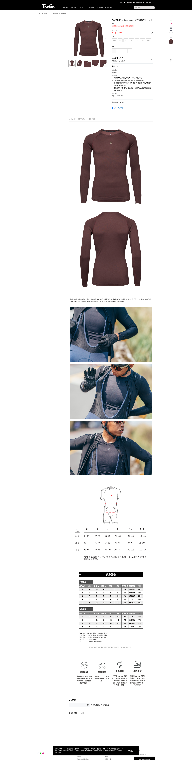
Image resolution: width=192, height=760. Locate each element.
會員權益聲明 (108, 759)
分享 (115, 108)
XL (143, 40)
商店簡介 (79, 756)
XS (120, 40)
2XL (148, 40)
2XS (114, 40)
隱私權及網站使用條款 (83, 759)
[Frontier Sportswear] (48, 5)
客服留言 (107, 756)
